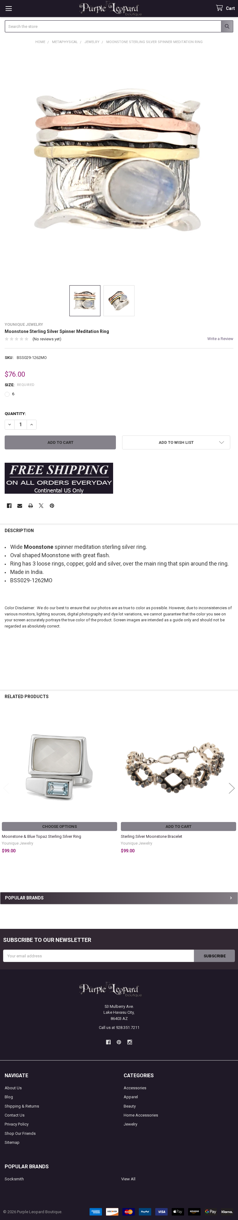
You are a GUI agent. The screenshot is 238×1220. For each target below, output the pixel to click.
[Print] (30, 505)
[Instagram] (129, 1042)
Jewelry (130, 1124)
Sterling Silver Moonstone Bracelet (151, 836)
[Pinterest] (51, 505)
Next (232, 788)
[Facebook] (9, 505)
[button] (176, 442)
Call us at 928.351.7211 (119, 1027)
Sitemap (12, 1142)
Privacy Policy (17, 1124)
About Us (13, 1088)
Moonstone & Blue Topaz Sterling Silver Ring (41, 836)
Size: (20, 385)
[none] (119, 164)
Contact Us (14, 1115)
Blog (9, 1097)
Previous (6, 788)
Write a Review (220, 338)
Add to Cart (178, 826)
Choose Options (59, 826)
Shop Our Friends (20, 1133)
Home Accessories (141, 1115)
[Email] (19, 505)
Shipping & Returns (22, 1106)
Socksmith (14, 1179)
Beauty (130, 1106)
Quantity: (15, 413)
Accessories (135, 1088)
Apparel (131, 1097)
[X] (41, 505)
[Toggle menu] (8, 8)
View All (128, 1179)
